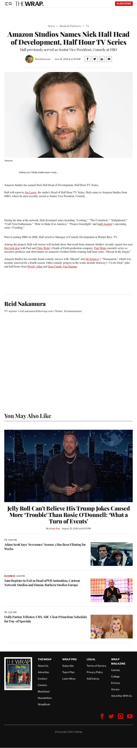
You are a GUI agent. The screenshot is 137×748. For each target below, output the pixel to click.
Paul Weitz (100, 248)
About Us (43, 665)
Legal (91, 659)
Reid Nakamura (42, 59)
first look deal (12, 248)
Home (51, 26)
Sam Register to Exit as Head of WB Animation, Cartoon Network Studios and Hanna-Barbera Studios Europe (42, 582)
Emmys (115, 682)
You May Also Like (27, 415)
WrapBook (44, 704)
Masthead (43, 691)
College (115, 676)
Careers (42, 685)
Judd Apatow (104, 224)
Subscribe (123, 3)
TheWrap (45, 659)
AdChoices (93, 678)
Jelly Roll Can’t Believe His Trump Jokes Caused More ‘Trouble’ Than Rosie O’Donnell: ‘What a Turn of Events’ (68, 514)
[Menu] (8, 4)
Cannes (115, 670)
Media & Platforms (70, 26)
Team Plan (68, 672)
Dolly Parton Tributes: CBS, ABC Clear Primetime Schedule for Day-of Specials (45, 619)
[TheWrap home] (29, 4)
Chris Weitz (43, 248)
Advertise (43, 672)
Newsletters (45, 697)
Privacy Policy (95, 672)
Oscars (115, 689)
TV (87, 26)
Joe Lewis (30, 192)
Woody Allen (34, 266)
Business (9, 576)
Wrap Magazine (118, 661)
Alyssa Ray (54, 528)
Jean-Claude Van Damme (62, 266)
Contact (42, 678)
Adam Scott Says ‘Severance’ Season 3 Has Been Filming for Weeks (45, 546)
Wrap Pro (69, 659)
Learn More (68, 678)
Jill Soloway (92, 259)
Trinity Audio (37, 172)
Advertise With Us (121, 695)
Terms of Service (96, 665)
